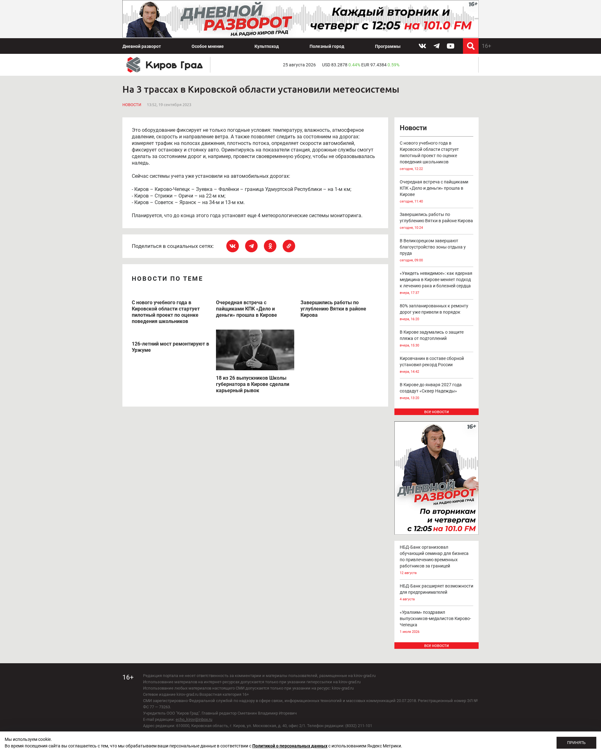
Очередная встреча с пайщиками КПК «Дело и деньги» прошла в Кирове (434, 191)
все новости (436, 411)
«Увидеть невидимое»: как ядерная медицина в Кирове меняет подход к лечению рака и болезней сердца (436, 283)
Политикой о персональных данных (289, 745)
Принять (576, 743)
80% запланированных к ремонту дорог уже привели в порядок (434, 312)
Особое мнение (208, 46)
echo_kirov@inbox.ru (194, 719)
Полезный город (327, 46)
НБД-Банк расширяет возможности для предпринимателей (436, 592)
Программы (388, 46)
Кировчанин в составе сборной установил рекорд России (432, 365)
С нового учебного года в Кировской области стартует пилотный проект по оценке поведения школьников (429, 156)
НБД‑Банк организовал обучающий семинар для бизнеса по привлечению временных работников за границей (434, 560)
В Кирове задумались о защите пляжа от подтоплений (432, 338)
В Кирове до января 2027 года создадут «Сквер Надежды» (431, 391)
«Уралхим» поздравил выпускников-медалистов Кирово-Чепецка (435, 622)
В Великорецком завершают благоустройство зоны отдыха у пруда (433, 250)
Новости (131, 104)
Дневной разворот (141, 46)
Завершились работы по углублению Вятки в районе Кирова (436, 221)
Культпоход (266, 46)
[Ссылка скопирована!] (289, 246)
